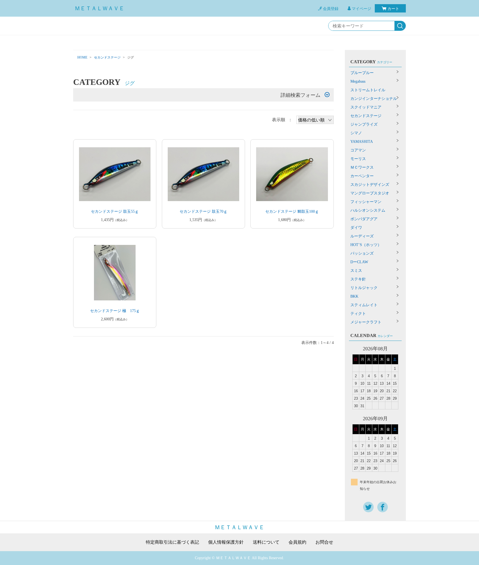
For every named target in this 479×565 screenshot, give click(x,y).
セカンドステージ (107, 57)
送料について (266, 542)
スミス (356, 270)
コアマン (358, 150)
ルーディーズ (362, 236)
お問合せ (324, 542)
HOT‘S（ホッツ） (365, 245)
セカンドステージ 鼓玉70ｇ (203, 211)
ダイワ (356, 228)
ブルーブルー (362, 73)
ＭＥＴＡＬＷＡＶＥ (99, 8)
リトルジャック (364, 288)
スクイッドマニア (365, 107)
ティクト (358, 313)
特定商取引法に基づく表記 (172, 542)
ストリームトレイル (367, 90)
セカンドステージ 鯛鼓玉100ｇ (292, 211)
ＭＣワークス (362, 167)
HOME (82, 57)
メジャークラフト (365, 322)
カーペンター (362, 176)
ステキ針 (358, 279)
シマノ (356, 133)
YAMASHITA (361, 142)
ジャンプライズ (364, 124)
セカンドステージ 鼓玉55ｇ (115, 211)
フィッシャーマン (365, 202)
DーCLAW (359, 262)
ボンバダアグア (364, 219)
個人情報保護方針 (226, 542)
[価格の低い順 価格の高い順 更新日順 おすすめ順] (315, 120)
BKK (354, 296)
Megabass (357, 81)
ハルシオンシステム (367, 210)
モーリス (358, 159)
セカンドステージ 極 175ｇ (115, 311)
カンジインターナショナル (373, 99)
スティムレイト (364, 305)
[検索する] (400, 26)
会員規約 (297, 542)
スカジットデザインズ (369, 185)
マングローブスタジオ (369, 193)
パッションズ (362, 253)
